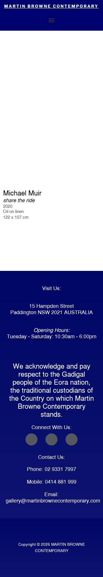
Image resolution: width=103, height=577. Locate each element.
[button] (51, 20)
